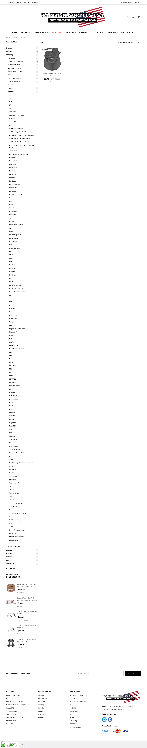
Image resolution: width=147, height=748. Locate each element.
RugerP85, (12, 423)
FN (10, 251)
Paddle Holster (14, 382)
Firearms (25, 32)
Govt (11, 258)
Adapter (12, 118)
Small (11, 466)
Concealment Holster (16, 224)
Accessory (12, 112)
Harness (12, 268)
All (10, 125)
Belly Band (12, 164)
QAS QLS (12, 416)
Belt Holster (13, 174)
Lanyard (12, 308)
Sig (10, 456)
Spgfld (11, 473)
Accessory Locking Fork (17, 115)
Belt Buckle (13, 167)
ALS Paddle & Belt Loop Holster (19, 138)
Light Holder (13, 318)
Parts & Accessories (14, 78)
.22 (10, 95)
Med (10, 339)
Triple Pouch (13, 506)
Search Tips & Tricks (13, 714)
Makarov (12, 335)
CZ (10, 228)
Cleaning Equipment (14, 81)
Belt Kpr (12, 178)
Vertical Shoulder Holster (17, 513)
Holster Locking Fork (16, 288)
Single (11, 459)
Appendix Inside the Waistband (19, 154)
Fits (10, 245)
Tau (10, 496)
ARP (71, 705)
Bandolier (12, 157)
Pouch (11, 402)
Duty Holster (13, 241)
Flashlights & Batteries (15, 71)
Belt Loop (12, 181)
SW (10, 486)
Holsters (11, 91)
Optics (10, 75)
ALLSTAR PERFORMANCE (79, 695)
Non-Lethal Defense (14, 68)
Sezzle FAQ (10, 708)
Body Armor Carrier (15, 194)
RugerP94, (12, 426)
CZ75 (11, 231)
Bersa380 (12, 191)
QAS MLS (12, 412)
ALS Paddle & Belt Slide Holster (19, 142)
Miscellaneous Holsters (16, 349)
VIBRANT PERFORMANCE (78, 701)
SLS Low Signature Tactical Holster (21, 463)
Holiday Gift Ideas (14, 547)
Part (10, 389)
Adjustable (12, 122)
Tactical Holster (14, 493)
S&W (10, 429)
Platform (12, 392)
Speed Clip (13, 469)
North (11, 362)
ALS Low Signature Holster (18, 132)
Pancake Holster (14, 386)
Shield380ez (13, 446)
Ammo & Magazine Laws (14, 717)
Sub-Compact (14, 483)
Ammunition (41, 32)
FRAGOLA (73, 724)
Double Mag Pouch (15, 235)
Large (11, 312)
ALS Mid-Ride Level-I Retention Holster (22, 135)
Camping (83, 32)
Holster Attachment (15, 285)
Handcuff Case (14, 265)
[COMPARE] (59, 54)
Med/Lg (11, 342)
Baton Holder (13, 161)
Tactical (11, 490)
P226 (11, 369)
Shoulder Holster (15, 449)
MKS (10, 352)
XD (10, 543)
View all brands (75, 727)
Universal (12, 510)
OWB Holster (13, 365)
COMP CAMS (74, 711)
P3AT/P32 (12, 379)
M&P (10, 325)
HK (10, 278)
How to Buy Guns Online (14, 701)
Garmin (72, 698)
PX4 (10, 409)
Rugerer (12, 419)
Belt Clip (12, 171)
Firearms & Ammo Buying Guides (17, 705)
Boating (112, 32)
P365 (11, 375)
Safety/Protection (14, 65)
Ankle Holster (13, 151)
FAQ (7, 698)
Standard (12, 480)
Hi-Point (12, 272)
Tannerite (11, 85)
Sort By (119, 42)
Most (11, 355)
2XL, (10, 108)
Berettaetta (13, 188)
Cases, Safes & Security (16, 61)
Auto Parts (127, 32)
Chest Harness (14, 208)
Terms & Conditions (13, 724)
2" (10, 105)
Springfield (13, 476)
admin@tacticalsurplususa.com (113, 709)
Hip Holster (13, 275)
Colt (10, 218)
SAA (10, 433)
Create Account (126, 2)
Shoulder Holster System (17, 453)
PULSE (11, 406)
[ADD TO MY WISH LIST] (59, 58)
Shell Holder (13, 439)
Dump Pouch (13, 238)
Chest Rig (12, 214)
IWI (10, 295)
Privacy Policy (11, 721)
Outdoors (98, 32)
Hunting (70, 32)
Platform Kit (13, 396)
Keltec (11, 302)
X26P (11, 526)
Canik (11, 198)
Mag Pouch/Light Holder (17, 329)
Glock (11, 255)
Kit (10, 305)
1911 (10, 98)
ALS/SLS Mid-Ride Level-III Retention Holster (21, 146)
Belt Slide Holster (15, 184)
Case (11, 201)
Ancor (72, 714)
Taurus (11, 500)
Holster (11, 282)
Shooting (56, 32)
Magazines (11, 58)
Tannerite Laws (11, 711)
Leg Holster (13, 315)
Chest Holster (13, 211)
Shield (11, 443)
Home (14, 32)
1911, (11, 102)
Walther (11, 523)
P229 (11, 372)
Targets (10, 88)
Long (11, 322)
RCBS (72, 717)
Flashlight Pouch (14, 248)
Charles (11, 204)
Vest (10, 516)
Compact (12, 221)
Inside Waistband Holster (17, 292)
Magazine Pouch (14, 332)
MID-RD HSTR (13, 345)
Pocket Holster (14, 399)
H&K (10, 261)
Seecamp (12, 436)
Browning (73, 721)
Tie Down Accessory (16, 503)
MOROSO (73, 708)
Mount (11, 359)
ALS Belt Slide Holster (16, 128)
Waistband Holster (15, 520)
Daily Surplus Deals (13, 695)
